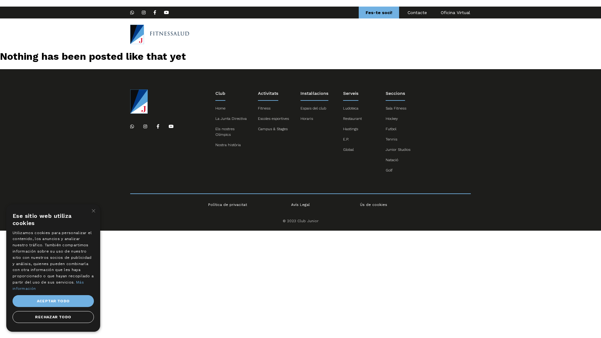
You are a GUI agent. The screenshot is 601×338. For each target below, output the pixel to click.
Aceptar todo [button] (53, 301)
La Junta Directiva (231, 118)
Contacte (417, 12)
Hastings (350, 129)
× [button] (93, 211)
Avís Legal (300, 204)
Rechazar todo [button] (53, 317)
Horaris (306, 118)
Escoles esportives (380, 34)
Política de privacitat (227, 204)
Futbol (391, 129)
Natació (392, 160)
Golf (389, 170)
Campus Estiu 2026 (264, 34)
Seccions (336, 34)
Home (306, 34)
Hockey (392, 118)
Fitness (264, 108)
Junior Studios (398, 149)
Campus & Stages (273, 129)
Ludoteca (350, 108)
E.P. (346, 139)
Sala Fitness (396, 108)
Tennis (391, 139)
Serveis (456, 34)
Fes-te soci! (379, 12)
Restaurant (352, 118)
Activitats (424, 34)
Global (348, 149)
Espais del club (313, 108)
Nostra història (228, 145)
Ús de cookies (373, 204)
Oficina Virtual (455, 12)
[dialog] (53, 268)
